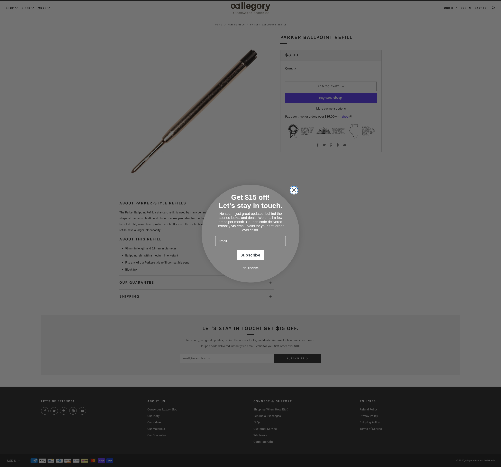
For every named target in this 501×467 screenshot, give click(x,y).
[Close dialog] (294, 190)
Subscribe (250, 255)
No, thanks (250, 268)
